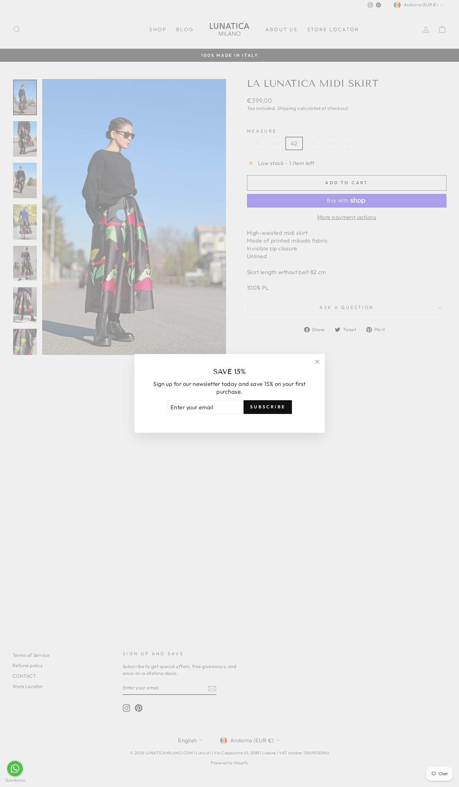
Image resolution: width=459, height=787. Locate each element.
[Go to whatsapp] (15, 768)
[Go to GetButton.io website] (15, 781)
